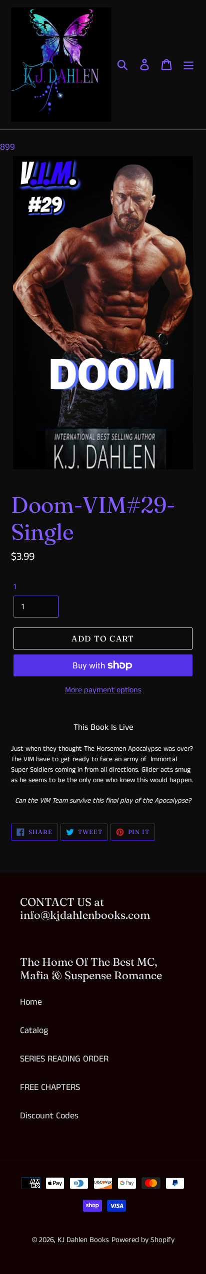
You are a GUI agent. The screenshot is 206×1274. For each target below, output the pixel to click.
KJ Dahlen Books (83, 1240)
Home (31, 1002)
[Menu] (189, 64)
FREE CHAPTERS (50, 1087)
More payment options (103, 690)
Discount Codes (49, 1115)
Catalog (34, 1030)
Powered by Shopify (143, 1240)
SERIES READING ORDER (64, 1059)
